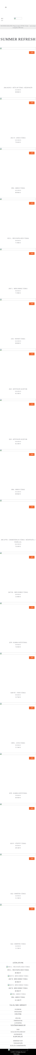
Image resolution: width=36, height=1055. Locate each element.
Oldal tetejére (16, 1054)
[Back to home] (18, 19)
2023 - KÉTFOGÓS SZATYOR (18, 389)
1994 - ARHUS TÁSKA (18, 188)
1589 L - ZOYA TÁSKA (18, 743)
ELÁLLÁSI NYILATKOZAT (18, 1032)
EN (2, 20)
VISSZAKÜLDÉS (18, 1043)
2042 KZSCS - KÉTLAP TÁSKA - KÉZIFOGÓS (18, 87)
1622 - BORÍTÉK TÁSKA (18, 893)
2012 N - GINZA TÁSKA (18, 138)
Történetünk (18, 1020)
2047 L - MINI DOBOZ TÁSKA (18, 288)
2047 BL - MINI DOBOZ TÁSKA (18, 592)
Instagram (18, 1011)
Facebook (18, 1009)
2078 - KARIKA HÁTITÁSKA (18, 642)
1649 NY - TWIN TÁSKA (18, 693)
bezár (10, 15)
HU (2, 18)
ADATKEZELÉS (18, 1034)
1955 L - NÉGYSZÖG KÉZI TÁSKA (18, 238)
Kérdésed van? (18, 1041)
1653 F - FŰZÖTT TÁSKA (18, 843)
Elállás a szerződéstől (18, 1045)
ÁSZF (18, 1029)
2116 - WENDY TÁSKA (18, 339)
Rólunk (18, 1018)
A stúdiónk (18, 1023)
